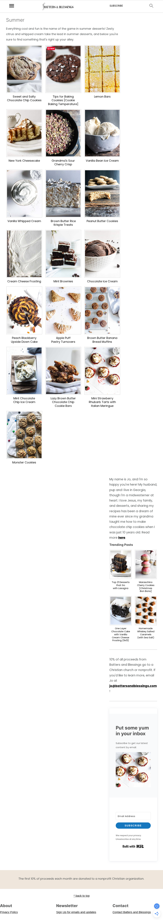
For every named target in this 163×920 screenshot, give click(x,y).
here (121, 537)
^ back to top (82, 895)
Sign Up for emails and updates (76, 912)
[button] (133, 770)
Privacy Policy (9, 912)
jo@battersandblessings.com (133, 686)
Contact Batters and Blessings (132, 912)
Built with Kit (133, 846)
